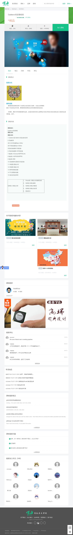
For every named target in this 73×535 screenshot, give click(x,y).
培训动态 (14, 9)
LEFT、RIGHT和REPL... (27, 374)
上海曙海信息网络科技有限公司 (16, 533)
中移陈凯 (12, 344)
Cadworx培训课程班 (16, 14)
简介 (9, 71)
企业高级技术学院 (26, 530)
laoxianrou (50, 490)
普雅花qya (50, 469)
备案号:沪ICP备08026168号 (36, 519)
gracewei (12, 337)
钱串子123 (9, 374)
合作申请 (36, 517)
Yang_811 (50, 501)
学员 (28, 71)
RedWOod (16, 289)
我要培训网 (34, 533)
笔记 (16, 71)
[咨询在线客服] (36, 203)
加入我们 (29, 517)
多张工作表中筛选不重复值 (25, 378)
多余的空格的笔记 (13, 407)
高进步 (30, 480)
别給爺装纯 (29, 501)
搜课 (63, 3)
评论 (35, 71)
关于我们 (22, 517)
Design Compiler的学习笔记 (15, 421)
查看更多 (37, 363)
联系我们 (15, 3)
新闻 (34, 3)
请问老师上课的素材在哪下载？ (19, 448)
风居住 (30, 490)
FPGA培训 (43, 530)
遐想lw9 (8, 378)
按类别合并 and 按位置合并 (26, 381)
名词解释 (13, 443)
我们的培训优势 (16, 238)
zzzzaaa (8, 381)
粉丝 (20, 291)
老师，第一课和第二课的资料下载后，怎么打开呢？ (25, 438)
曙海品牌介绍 (47, 238)
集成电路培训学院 (15, 530)
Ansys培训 (36, 530)
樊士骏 (9, 490)
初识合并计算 (21, 385)
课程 (22, 3)
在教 (15, 291)
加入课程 (60, 27)
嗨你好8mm (9, 501)
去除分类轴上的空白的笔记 (15, 414)
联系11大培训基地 (48, 268)
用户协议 (50, 517)
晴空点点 (8, 480)
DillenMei (29, 469)
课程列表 (6, 9)
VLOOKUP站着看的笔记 (14, 400)
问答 (22, 71)
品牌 (28, 3)
